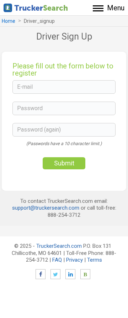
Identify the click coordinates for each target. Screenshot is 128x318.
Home (8, 21)
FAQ (57, 260)
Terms (94, 260)
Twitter (55, 274)
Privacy (74, 260)
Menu (115, 7)
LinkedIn (70, 274)
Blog (85, 274)
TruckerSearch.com (59, 246)
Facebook (41, 274)
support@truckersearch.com (45, 208)
